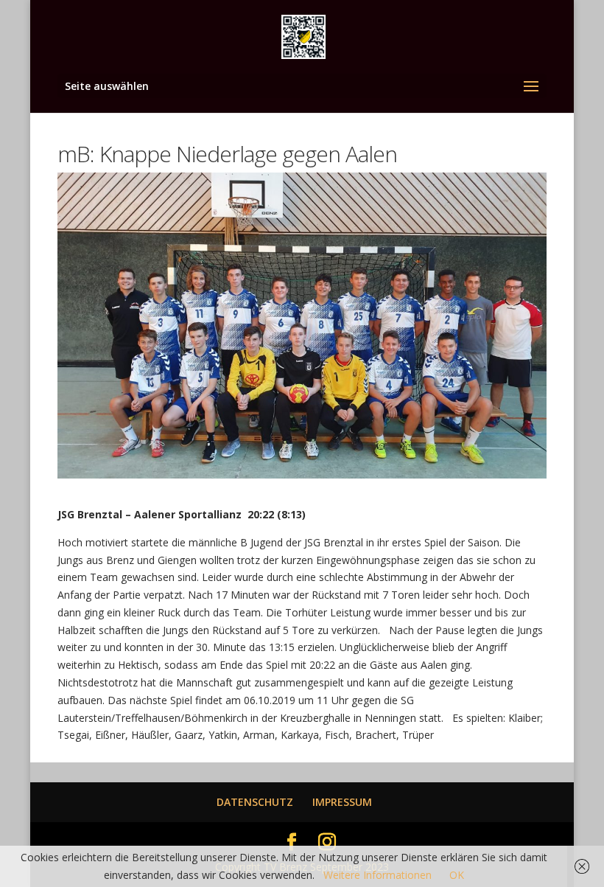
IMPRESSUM (342, 802)
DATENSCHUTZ (255, 802)
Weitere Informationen (377, 875)
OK (456, 875)
